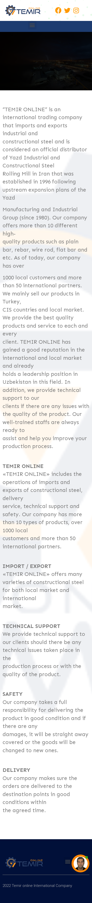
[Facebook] (58, 10)
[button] (32, 25)
